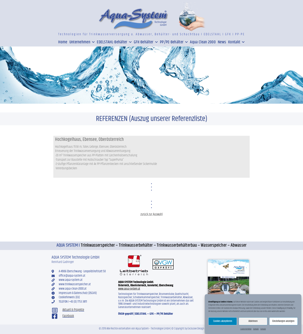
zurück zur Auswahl (151, 214)
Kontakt (256, 329)
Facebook (68, 316)
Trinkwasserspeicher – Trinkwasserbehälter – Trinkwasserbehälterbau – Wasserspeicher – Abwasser (164, 245)
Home (62, 42)
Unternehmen (79, 42)
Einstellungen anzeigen (283, 321)
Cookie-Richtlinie (245, 329)
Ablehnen (253, 321)
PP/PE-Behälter (171, 42)
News (222, 42)
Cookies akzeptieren (222, 321)
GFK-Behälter (143, 42)
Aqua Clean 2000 (203, 42)
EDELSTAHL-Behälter (112, 42)
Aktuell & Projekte (73, 310)
